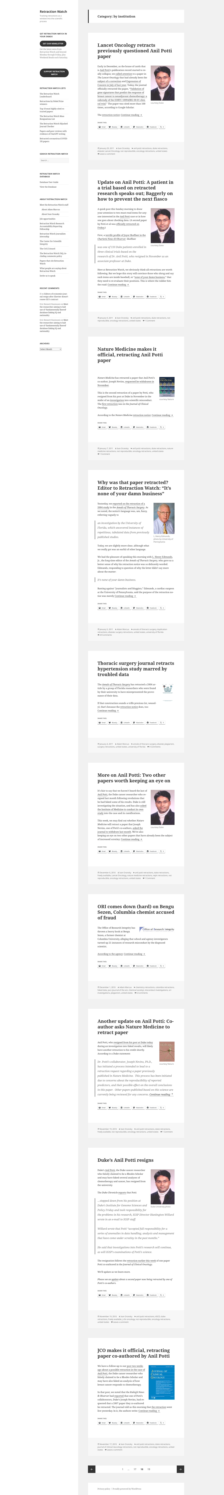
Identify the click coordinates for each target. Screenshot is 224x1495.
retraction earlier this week (141, 1260)
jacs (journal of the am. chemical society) (126, 990)
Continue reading (132, 114)
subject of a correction (109, 81)
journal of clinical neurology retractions (115, 1447)
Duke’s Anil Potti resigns (126, 1160)
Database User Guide (49, 182)
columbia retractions (165, 987)
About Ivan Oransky (50, 214)
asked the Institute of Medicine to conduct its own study (122, 809)
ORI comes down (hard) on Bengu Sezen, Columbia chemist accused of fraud (136, 912)
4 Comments (155, 746)
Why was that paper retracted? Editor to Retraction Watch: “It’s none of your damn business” (134, 488)
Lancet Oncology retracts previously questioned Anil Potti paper (135, 50)
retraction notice (111, 114)
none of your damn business (150, 277)
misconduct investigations (156, 990)
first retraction (110, 403)
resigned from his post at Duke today (133, 1042)
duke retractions (160, 148)
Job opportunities (47, 219)
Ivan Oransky (124, 148)
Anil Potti (105, 70)
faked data (102, 990)
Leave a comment (107, 154)
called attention (124, 73)
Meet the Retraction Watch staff (54, 205)
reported (119, 1395)
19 (149, 1469)
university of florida (154, 632)
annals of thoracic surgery (144, 629)
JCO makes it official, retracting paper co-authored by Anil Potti (134, 1353)
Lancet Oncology (112, 151)
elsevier (101, 151)
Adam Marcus (123, 629)
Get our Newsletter (53, 43)
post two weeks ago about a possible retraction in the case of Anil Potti (121, 1369)
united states (161, 151)
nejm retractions (160, 875)
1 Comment (150, 320)
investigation (117, 400)
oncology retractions (145, 151)
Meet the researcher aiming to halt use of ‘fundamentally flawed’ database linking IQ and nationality (54, 310)
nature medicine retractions (139, 875)
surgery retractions (124, 632)
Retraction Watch (53, 11)
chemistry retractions (145, 987)
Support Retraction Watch (54, 73)
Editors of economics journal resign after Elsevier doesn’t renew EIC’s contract (54, 297)
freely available (104, 875)
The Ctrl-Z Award (47, 248)
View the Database (48, 187)
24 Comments (106, 635)
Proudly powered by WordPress (127, 1489)
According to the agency (110, 953)
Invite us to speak (47, 275)
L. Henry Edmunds (162, 556)
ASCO (157, 1316)
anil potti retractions (143, 148)
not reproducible (128, 151)
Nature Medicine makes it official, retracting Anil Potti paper (130, 354)
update (115, 1279)
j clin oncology (128, 1319)
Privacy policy (104, 1489)
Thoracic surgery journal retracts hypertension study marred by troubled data (136, 668)
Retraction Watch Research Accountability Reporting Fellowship (52, 226)
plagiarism (169, 744)
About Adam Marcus (51, 209)
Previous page (91, 1469)
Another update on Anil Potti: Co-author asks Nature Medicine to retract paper (136, 1026)
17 (136, 1469)
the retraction (159, 1407)
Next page (180, 1469)
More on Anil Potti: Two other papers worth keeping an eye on (134, 778)
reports (122, 1192)
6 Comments (142, 993)
